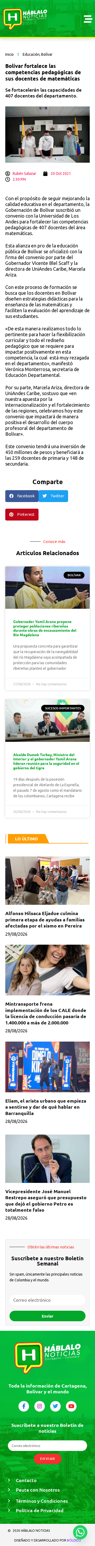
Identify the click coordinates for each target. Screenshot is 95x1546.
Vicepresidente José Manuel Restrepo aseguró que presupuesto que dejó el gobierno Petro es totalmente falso (46, 1200)
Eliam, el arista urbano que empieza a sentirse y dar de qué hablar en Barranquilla (45, 1107)
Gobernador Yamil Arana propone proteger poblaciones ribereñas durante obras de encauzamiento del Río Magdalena (44, 628)
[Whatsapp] (80, 1532)
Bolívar (47, 54)
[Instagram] (39, 1406)
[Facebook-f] (23, 1406)
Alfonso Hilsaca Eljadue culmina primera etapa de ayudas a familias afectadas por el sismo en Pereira (45, 919)
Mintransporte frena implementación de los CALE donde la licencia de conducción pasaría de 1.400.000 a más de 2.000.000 (45, 1013)
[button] (22, 496)
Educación (31, 54)
